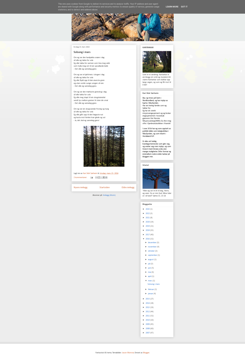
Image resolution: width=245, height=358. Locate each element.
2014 (148, 303)
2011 (148, 316)
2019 (148, 226)
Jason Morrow (128, 353)
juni (149, 268)
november (152, 247)
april (150, 276)
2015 (148, 299)
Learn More (172, 6)
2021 (148, 218)
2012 (148, 312)
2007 (148, 333)
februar (151, 289)
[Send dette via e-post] (96, 177)
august (151, 260)
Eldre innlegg (128, 187)
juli (149, 264)
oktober (151, 251)
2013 (148, 307)
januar (151, 294)
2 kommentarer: (81, 178)
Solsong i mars (82, 52)
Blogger (146, 353)
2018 (148, 230)
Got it (184, 6)
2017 (148, 235)
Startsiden (105, 187)
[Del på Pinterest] (106, 177)
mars (150, 281)
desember (152, 243)
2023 (148, 209)
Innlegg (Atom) (109, 195)
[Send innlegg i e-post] (91, 178)
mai (149, 272)
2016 (148, 239)
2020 (148, 222)
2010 (148, 320)
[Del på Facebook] (104, 177)
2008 (148, 329)
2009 (148, 324)
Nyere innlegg (80, 187)
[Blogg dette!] (99, 177)
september (153, 255)
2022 (148, 214)
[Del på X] (101, 177)
